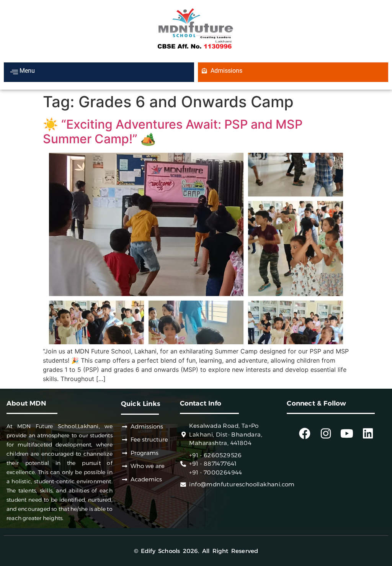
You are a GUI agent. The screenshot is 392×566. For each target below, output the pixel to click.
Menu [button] (26, 70)
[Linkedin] (368, 433)
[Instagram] (326, 433)
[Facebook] (304, 433)
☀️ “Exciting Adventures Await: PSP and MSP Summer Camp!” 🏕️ (172, 131)
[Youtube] (347, 433)
